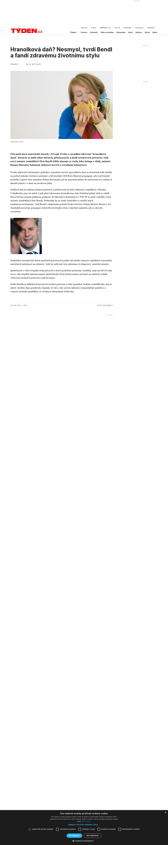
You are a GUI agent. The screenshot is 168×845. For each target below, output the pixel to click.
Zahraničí (94, 32)
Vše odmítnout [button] (93, 836)
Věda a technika (107, 32)
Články (73, 32)
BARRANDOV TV (105, 28)
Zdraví (147, 32)
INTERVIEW (127, 28)
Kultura (139, 32)
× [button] (165, 812)
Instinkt (93, 28)
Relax (155, 32)
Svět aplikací (139, 28)
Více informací (86, 821)
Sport (130, 32)
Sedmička (84, 28)
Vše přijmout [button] (74, 836)
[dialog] (84, 827)
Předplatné (150, 28)
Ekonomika (120, 32)
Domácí (84, 32)
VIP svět (117, 28)
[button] (84, 824)
